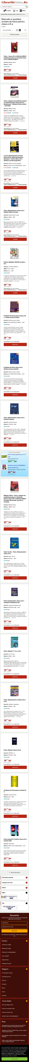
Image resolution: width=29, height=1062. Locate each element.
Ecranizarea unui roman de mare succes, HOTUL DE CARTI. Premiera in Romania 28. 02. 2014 (14, 1026)
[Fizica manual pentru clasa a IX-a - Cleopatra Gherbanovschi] (14, 597)
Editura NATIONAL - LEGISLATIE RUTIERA (16, 469)
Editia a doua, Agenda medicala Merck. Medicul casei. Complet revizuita (13, 1041)
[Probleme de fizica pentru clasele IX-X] (14, 786)
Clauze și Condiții (20, 1053)
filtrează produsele (14, 34)
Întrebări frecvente (6, 963)
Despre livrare (5, 959)
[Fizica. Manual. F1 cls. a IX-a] (14, 647)
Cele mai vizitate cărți (7, 1012)
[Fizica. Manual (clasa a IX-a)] (14, 746)
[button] (23, 10)
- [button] (26, 893)
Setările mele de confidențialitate (10, 1016)
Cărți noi (4, 980)
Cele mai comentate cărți (8, 1008)
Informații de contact (7, 973)
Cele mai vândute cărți (7, 1004)
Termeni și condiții (6, 944)
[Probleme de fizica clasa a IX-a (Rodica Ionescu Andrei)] (14, 363)
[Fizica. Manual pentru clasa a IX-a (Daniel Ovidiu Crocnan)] (14, 207)
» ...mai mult (21, 121)
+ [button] (26, 877)
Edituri (3, 988)
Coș (16, 10)
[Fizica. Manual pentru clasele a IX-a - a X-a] (14, 696)
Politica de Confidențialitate (7, 1053)
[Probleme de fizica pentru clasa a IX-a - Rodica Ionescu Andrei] (14, 312)
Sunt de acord (14, 1059)
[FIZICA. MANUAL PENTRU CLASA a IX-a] (14, 258)
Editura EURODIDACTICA (13, 458)
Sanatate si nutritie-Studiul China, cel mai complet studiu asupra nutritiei (14, 1031)
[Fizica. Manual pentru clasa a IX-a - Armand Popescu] (14, 414)
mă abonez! (15, 931)
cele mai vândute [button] (7, 30)
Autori (3, 991)
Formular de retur (6, 976)
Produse (8, 10)
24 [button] (25, 30)
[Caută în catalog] (26, 6)
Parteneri (4, 995)
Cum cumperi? (5, 956)
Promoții (4, 984)
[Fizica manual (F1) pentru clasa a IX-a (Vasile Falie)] (14, 835)
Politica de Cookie (21, 1051)
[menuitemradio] (17, 30)
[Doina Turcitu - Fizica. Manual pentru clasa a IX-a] (14, 548)
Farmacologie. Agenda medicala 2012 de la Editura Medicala (14, 1036)
